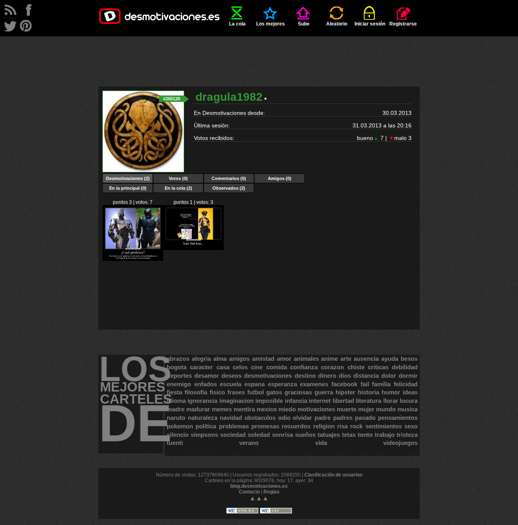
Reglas (271, 492)
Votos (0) (178, 178)
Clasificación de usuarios (333, 475)
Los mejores (270, 24)
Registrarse (403, 24)
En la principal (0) (127, 188)
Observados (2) (228, 188)
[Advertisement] (259, 54)
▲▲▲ (259, 498)
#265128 (171, 98)
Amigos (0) (279, 178)
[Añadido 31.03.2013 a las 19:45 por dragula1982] (132, 259)
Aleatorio (336, 24)
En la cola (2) (178, 188)
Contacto (249, 492)
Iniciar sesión (370, 24)
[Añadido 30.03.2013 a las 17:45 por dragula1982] (193, 248)
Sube (304, 24)
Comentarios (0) (229, 178)
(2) (128, 178)
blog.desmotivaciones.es (259, 486)
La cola (237, 24)
